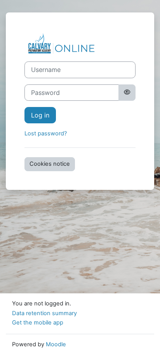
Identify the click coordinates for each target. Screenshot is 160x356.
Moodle (56, 344)
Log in (40, 115)
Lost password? (45, 133)
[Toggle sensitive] (127, 92)
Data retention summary (44, 313)
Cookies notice (50, 163)
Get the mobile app (37, 322)
